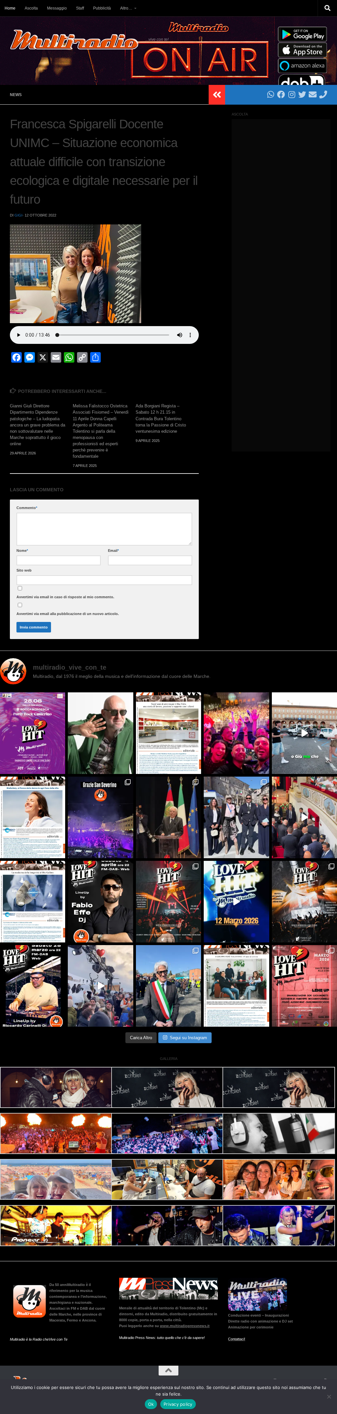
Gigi (18, 215)
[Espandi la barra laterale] (217, 95)
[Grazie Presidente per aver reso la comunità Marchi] (168, 817)
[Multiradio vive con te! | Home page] (74, 39)
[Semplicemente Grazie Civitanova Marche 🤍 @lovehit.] (236, 733)
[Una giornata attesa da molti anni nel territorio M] (168, 986)
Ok (151, 1404)
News (16, 94)
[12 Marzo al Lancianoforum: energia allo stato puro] (168, 901)
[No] (328, 1396)
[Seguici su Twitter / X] (302, 94)
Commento (26, 508)
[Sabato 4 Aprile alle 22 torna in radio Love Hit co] (100, 901)
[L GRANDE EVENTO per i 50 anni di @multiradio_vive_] (304, 986)
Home (10, 8)
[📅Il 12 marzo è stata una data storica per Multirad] (304, 901)
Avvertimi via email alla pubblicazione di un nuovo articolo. (67, 614)
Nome (22, 551)
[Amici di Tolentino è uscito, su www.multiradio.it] (32, 901)
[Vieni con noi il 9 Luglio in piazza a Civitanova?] (304, 733)
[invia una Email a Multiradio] (313, 94)
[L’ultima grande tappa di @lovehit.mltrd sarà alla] (32, 733)
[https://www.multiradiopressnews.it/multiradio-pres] (236, 986)
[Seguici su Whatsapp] (270, 94)
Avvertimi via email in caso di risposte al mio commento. (65, 597)
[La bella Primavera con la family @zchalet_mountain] (100, 986)
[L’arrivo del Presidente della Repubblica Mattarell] (304, 817)
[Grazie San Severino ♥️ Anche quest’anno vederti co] (100, 817)
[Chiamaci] (323, 94)
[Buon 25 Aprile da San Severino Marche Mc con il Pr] (236, 817)
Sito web (24, 570)
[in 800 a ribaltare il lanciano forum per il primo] (236, 901)
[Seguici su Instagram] (292, 94)
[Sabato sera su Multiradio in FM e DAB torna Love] (32, 986)
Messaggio (57, 8)
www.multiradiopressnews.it (185, 1326)
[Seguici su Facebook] (281, 94)
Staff (80, 8)
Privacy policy (178, 1404)
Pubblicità (102, 8)
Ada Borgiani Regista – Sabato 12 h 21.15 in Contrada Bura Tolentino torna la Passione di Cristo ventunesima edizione (161, 418)
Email (113, 551)
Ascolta (31, 8)
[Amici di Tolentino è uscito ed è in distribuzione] (168, 733)
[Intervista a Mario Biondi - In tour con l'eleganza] (100, 733)
